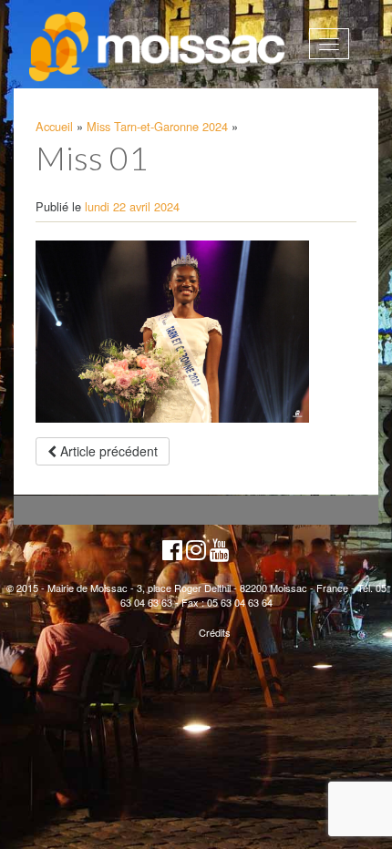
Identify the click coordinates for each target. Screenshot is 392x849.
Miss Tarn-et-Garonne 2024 (157, 126)
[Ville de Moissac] (158, 47)
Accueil (54, 126)
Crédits (215, 632)
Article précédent (107, 451)
